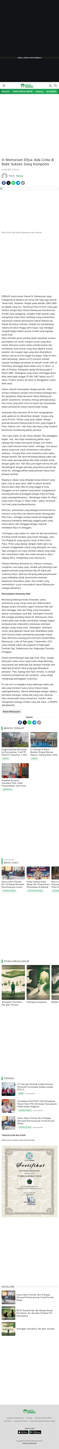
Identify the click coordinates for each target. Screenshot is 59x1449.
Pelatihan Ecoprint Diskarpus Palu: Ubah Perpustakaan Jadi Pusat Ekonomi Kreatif (14, 784)
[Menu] (4, 85)
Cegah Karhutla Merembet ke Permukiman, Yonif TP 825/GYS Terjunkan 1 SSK (14, 752)
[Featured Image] (29, 189)
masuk (15, 1140)
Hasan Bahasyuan (11, 711)
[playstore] (35, 1433)
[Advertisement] (29, 29)
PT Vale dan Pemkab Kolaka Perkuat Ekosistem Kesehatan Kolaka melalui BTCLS (35, 1087)
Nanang (19, 176)
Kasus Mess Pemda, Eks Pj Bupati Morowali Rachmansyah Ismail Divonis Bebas (13, 886)
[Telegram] (18, 183)
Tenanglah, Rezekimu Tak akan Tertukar (12, 1003)
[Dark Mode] (50, 85)
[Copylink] (23, 183)
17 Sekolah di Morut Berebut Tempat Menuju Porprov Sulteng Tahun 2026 (43, 752)
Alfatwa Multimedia (30, 1443)
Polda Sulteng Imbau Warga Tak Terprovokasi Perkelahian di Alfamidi (38, 884)
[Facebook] (4, 183)
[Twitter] (8, 183)
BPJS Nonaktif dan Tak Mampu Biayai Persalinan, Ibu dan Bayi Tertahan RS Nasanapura (34, 1313)
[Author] (4, 176)
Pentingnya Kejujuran (37, 1002)
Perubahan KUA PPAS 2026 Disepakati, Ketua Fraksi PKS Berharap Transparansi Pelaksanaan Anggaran (37, 1104)
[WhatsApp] (13, 183)
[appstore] (23, 1433)
